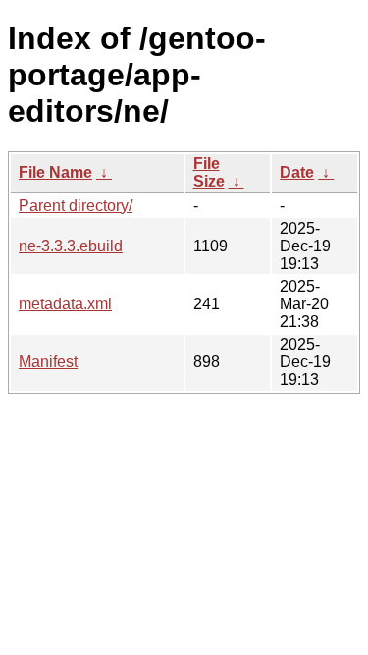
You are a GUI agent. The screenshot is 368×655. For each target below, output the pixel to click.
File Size (209, 172)
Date (297, 172)
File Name (55, 172)
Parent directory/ (75, 205)
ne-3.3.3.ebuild (71, 246)
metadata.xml (65, 304)
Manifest (48, 362)
